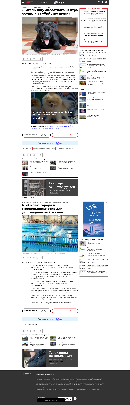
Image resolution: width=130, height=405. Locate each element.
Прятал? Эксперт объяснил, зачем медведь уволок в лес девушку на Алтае (96, 71)
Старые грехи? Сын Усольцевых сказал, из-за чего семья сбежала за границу (97, 272)
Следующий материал (51, 400)
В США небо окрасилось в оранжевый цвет (94, 116)
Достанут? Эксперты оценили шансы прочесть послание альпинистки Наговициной (97, 261)
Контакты (39, 373)
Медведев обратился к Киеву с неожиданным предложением (95, 110)
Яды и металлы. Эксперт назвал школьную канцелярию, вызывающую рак (96, 243)
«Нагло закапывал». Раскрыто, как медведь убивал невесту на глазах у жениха (97, 60)
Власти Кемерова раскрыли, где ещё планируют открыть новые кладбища (67, 338)
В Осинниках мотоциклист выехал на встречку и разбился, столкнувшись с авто (93, 20)
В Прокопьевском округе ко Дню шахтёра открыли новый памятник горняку (39, 338)
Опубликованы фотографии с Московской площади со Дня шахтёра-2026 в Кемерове (93, 41)
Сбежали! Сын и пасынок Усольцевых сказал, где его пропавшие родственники (97, 249)
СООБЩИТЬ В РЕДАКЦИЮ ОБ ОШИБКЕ (45, 374)
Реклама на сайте (49, 373)
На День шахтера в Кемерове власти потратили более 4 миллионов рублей (94, 13)
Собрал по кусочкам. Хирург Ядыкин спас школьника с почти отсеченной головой (97, 267)
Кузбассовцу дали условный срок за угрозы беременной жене (67, 167)
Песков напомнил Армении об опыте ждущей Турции (97, 104)
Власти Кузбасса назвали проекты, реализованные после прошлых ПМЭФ (66, 344)
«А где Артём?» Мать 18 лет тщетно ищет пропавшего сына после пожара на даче (96, 54)
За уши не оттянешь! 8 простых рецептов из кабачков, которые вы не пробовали (97, 83)
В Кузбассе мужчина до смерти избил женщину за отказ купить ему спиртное (52, 127)
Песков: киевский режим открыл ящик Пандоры (96, 93)
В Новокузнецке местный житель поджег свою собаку (39, 162)
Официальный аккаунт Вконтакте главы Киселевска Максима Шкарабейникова (44, 253)
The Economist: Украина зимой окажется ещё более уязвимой (95, 98)
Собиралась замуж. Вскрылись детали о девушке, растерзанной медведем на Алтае (96, 66)
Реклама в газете (60, 373)
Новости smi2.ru (28, 197)
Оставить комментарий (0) (65, 135)
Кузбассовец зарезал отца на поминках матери (38, 173)
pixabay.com (64, 54)
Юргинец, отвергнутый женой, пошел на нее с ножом (38, 167)
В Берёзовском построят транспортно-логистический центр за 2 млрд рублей (38, 344)
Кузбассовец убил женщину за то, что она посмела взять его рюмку (67, 162)
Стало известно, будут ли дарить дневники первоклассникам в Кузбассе (93, 27)
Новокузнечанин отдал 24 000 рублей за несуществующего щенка (52, 113)
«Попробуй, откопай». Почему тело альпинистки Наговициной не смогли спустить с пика (97, 77)
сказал (33, 276)
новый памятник (50, 304)
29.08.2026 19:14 (26, 202)
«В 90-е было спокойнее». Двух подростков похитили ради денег (96, 254)
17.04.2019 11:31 (26, 7)
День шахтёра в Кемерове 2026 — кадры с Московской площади (94, 34)
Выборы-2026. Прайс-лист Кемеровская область (80, 373)
